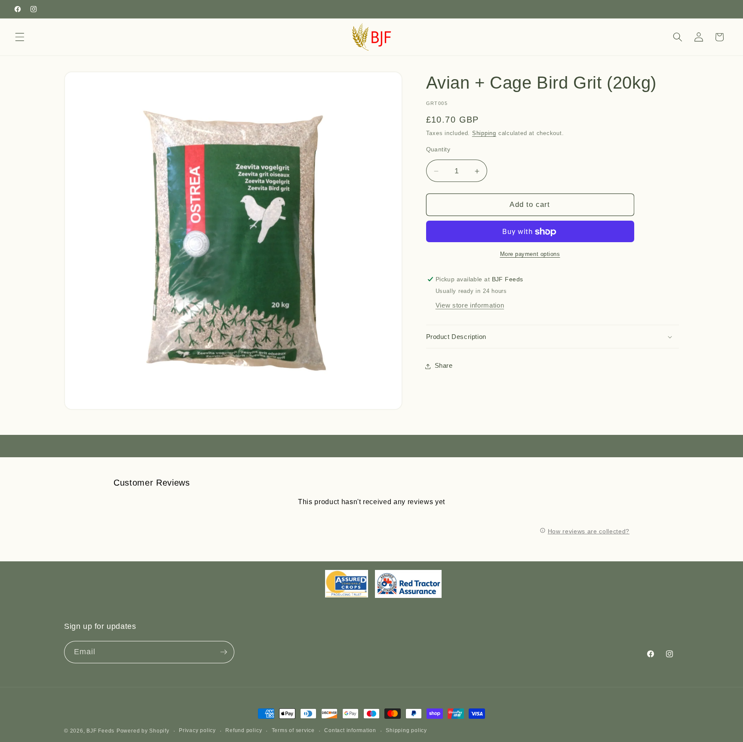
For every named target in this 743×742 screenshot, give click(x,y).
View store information (470, 305)
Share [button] (444, 365)
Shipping (484, 133)
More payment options (530, 254)
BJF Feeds (100, 731)
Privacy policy (197, 730)
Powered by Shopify (143, 731)
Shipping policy (406, 730)
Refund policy (243, 730)
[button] (19, 37)
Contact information (350, 730)
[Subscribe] (223, 652)
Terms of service (293, 730)
